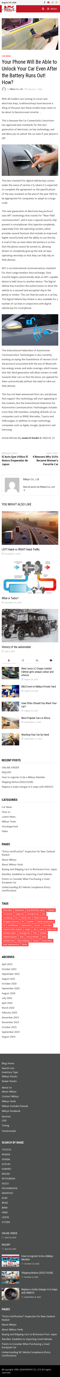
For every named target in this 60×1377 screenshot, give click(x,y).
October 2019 (9, 1027)
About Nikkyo (9, 859)
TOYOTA (6, 1149)
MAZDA (6, 1173)
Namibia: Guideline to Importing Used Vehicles (27, 874)
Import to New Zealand (12, 929)
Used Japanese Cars (11, 944)
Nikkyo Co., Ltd (16, 89)
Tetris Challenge (23, 940)
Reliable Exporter (10, 937)
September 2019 (11, 1032)
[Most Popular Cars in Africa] (10, 718)
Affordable (7, 910)
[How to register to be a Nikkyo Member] (10, 1256)
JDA (34, 929)
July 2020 (7, 998)
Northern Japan (9, 933)
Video (5, 831)
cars (43, 914)
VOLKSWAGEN (9, 1188)
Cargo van (20, 914)
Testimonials (9, 1131)
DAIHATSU (7, 1193)
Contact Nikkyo (10, 1096)
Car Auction (8, 914)
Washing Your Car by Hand (35, 734)
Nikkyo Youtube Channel (15, 1106)
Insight (27, 929)
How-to (6, 812)
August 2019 (8, 1036)
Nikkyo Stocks (9, 1076)
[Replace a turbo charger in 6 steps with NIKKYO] (10, 1289)
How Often (47, 925)
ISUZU (5, 1183)
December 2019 (10, 1017)
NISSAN (6, 1154)
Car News (6, 56)
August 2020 (8, 993)
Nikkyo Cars (51, 929)
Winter (24, 944)
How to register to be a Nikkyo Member (23, 777)
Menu (54, 8)
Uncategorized (10, 826)
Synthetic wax (8, 940)
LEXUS (5, 1217)
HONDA (6, 1159)
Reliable (43, 933)
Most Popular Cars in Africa (35, 717)
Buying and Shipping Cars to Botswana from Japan (29, 869)
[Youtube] (49, 2)
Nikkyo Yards (9, 1101)
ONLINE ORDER (10, 767)
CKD (4, 1120)
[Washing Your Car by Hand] (10, 734)
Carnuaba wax (33, 914)
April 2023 (7, 964)
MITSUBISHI (8, 1178)
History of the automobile (16, 647)
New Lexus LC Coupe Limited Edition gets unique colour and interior (37, 672)
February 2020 (9, 1012)
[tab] (9, 660)
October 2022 (9, 969)
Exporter (30, 921)
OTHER (6, 1222)
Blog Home (8, 1063)
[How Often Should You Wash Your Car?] (10, 703)
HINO (5, 1212)
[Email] (56, 2)
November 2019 (10, 1022)
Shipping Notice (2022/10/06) (17, 782)
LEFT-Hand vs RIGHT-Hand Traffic (21, 549)
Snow (44, 937)
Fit (4, 925)
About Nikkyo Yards (12, 864)
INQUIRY (6, 772)
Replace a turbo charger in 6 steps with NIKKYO (27, 786)
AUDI (4, 1198)
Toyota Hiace (47, 940)
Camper (51, 910)
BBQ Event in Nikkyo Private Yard (38, 686)
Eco (16, 918)
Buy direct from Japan (36, 910)
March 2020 (8, 1007)
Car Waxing (7, 918)
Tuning (5, 1125)
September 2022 (11, 974)
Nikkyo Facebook (11, 1111)
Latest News (9, 816)
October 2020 (9, 983)
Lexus (41, 929)
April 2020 (7, 1003)
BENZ (5, 1202)
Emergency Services (11, 921)
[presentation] (9, 660)
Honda (37, 925)
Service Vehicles (33, 937)
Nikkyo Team (9, 821)
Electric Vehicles (40, 918)
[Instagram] (53, 2)
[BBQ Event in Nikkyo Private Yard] (10, 686)
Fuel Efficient (13, 925)
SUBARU (6, 1168)
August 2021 (8, 978)
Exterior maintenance (45, 921)
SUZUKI (6, 1164)
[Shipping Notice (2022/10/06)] (10, 1273)
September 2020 (11, 988)
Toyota (35, 940)
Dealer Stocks (9, 1081)
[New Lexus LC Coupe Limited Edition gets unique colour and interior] (10, 668)
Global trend (26, 925)
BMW (4, 1207)
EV (23, 921)
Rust (21, 937)
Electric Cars (26, 918)
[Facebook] (45, 2)
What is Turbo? (10, 598)
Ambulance (19, 910)
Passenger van (24, 933)
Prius (35, 933)
